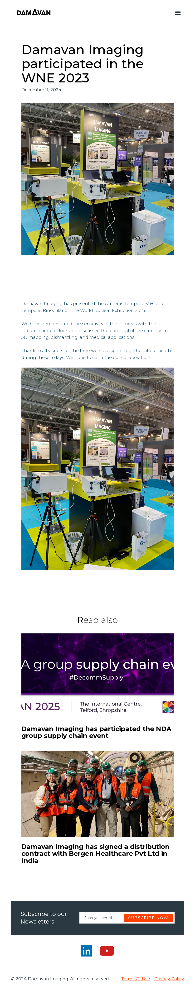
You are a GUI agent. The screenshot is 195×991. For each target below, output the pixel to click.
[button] (178, 13)
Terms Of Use (135, 979)
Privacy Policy (169, 979)
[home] (33, 12)
